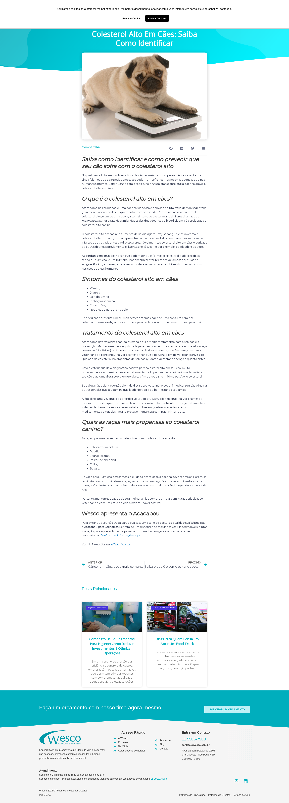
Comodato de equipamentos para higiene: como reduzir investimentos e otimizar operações (112, 646)
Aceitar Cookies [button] (157, 18)
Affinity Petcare (121, 544)
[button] (171, 148)
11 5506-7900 (194, 739)
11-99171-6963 (159, 778)
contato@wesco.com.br (196, 744)
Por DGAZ (45, 794)
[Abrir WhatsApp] (281, 794)
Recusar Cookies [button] (132, 18)
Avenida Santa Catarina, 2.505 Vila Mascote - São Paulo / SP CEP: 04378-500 (198, 754)
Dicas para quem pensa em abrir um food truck (177, 641)
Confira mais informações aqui (120, 535)
